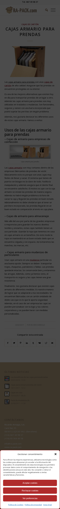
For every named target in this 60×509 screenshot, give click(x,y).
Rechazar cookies (30, 490)
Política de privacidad (33, 505)
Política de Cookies (15, 505)
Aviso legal (47, 505)
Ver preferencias (30, 498)
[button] (55, 454)
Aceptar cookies (30, 483)
